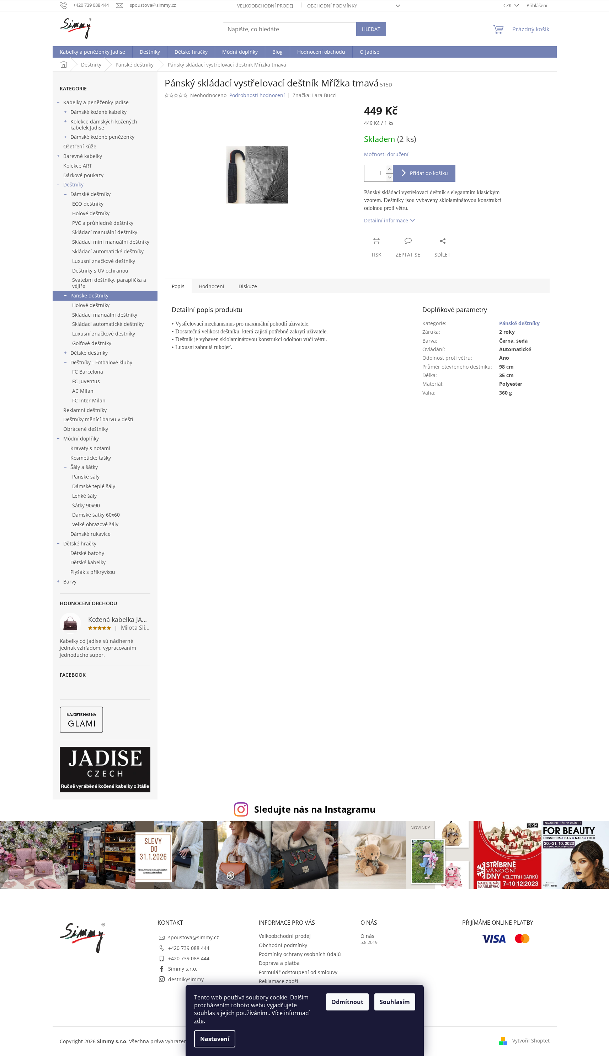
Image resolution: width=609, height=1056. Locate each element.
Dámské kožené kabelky (98, 112)
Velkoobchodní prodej (265, 5)
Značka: (315, 95)
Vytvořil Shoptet (531, 1040)
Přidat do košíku (429, 173)
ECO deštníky (87, 203)
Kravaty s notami (90, 448)
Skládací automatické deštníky (108, 251)
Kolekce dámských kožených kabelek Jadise (103, 124)
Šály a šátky (84, 467)
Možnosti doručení (386, 154)
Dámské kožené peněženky (102, 136)
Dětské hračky (79, 543)
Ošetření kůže (79, 146)
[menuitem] (92, 52)
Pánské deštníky (89, 295)
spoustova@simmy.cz (193, 937)
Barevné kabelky (82, 156)
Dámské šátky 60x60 (96, 514)
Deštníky (73, 184)
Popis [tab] (178, 286)
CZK (508, 5)
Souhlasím (395, 1002)
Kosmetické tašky (90, 457)
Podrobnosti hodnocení (257, 95)
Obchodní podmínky (332, 5)
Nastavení (214, 1039)
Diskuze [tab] (248, 286)
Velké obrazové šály (95, 524)
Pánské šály (86, 476)
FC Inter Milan (89, 400)
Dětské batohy (87, 553)
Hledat (371, 29)
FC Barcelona (87, 371)
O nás (367, 936)
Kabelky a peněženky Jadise (96, 102)
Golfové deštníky (91, 343)
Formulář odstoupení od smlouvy (298, 972)
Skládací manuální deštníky (104, 232)
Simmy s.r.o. (182, 968)
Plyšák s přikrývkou (92, 572)
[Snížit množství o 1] (389, 177)
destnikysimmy (186, 979)
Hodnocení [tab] (211, 286)
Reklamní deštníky (85, 410)
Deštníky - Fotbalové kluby (101, 362)
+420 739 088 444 (188, 948)
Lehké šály (84, 495)
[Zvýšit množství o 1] (389, 169)
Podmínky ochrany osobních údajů (300, 954)
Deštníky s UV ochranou (100, 270)
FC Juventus (86, 381)
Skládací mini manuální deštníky (110, 241)
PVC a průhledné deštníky (102, 223)
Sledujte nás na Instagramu (314, 809)
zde (199, 1021)
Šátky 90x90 (86, 505)
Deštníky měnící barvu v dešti (98, 419)
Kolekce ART (77, 165)
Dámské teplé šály (93, 486)
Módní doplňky (81, 438)
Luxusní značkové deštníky (103, 261)
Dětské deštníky (89, 352)
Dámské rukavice (90, 533)
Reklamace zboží (278, 981)
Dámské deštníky (90, 194)
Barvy (69, 581)
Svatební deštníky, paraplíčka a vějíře (109, 282)
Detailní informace (386, 220)
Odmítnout (347, 1002)
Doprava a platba (279, 963)
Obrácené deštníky (85, 429)
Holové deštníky (90, 213)
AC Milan (83, 390)
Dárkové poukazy (83, 175)
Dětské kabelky (88, 562)
